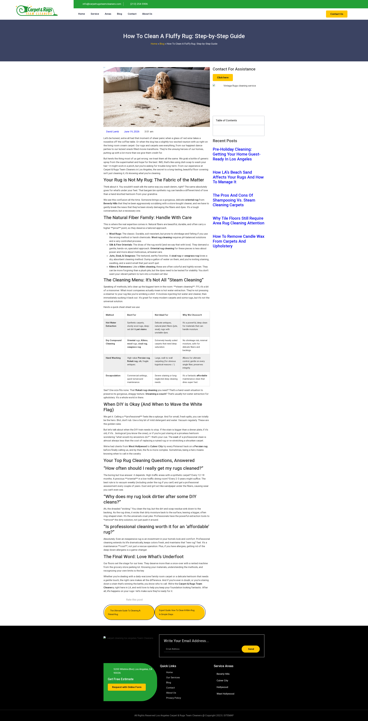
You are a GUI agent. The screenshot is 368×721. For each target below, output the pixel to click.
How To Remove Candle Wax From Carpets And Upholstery (238, 241)
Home (81, 13)
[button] (260, 120)
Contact (132, 13)
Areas (108, 13)
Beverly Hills (223, 673)
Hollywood (222, 687)
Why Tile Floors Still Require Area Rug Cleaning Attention (238, 221)
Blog (119, 13)
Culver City (222, 680)
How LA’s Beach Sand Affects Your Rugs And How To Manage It (238, 177)
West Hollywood (225, 693)
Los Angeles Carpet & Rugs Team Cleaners (179, 715)
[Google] (364, 4)
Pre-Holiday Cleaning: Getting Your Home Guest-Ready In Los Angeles (236, 154)
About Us (147, 13)
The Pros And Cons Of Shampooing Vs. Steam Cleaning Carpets (234, 200)
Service (95, 13)
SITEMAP (229, 715)
